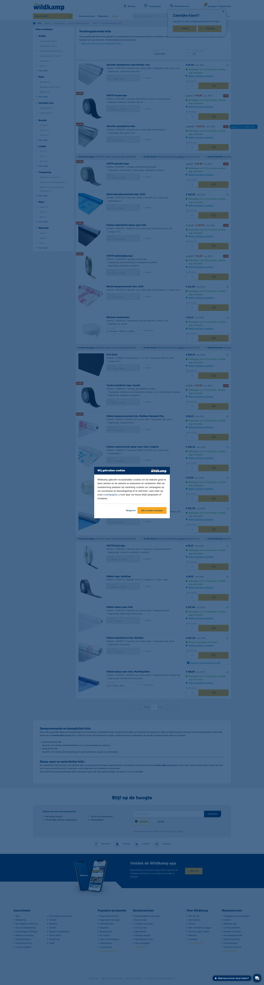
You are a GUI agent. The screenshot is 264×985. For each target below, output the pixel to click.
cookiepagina (110, 494)
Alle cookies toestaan (152, 511)
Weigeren (131, 511)
